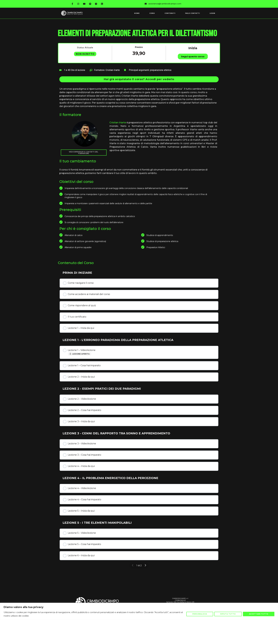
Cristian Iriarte (117, 122)
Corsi (152, 13)
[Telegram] (96, 4)
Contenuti (170, 13)
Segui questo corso (192, 56)
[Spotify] (90, 4)
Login (212, 13)
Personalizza (199, 614)
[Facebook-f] (72, 4)
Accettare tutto (258, 614)
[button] (139, 79)
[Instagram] (78, 4)
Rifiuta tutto (228, 614)
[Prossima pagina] (145, 565)
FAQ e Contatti (192, 13)
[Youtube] (84, 4)
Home (137, 13)
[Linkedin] (102, 4)
